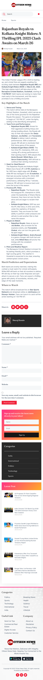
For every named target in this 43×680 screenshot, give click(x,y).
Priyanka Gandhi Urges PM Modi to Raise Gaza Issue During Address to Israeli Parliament (26, 526)
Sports (13, 20)
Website (5, 384)
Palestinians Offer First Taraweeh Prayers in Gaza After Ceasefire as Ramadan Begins (26, 556)
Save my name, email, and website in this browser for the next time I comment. (21, 396)
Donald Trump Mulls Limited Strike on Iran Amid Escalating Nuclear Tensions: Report (26, 541)
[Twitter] (25, 675)
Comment (6, 344)
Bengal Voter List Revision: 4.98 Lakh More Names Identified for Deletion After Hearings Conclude (26, 571)
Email (5, 376)
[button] (39, 14)
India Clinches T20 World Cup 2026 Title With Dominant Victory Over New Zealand (26, 511)
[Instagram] (21, 675)
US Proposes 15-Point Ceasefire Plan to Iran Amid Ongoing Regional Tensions (26, 496)
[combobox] (17, 14)
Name (5, 367)
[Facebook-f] (17, 675)
